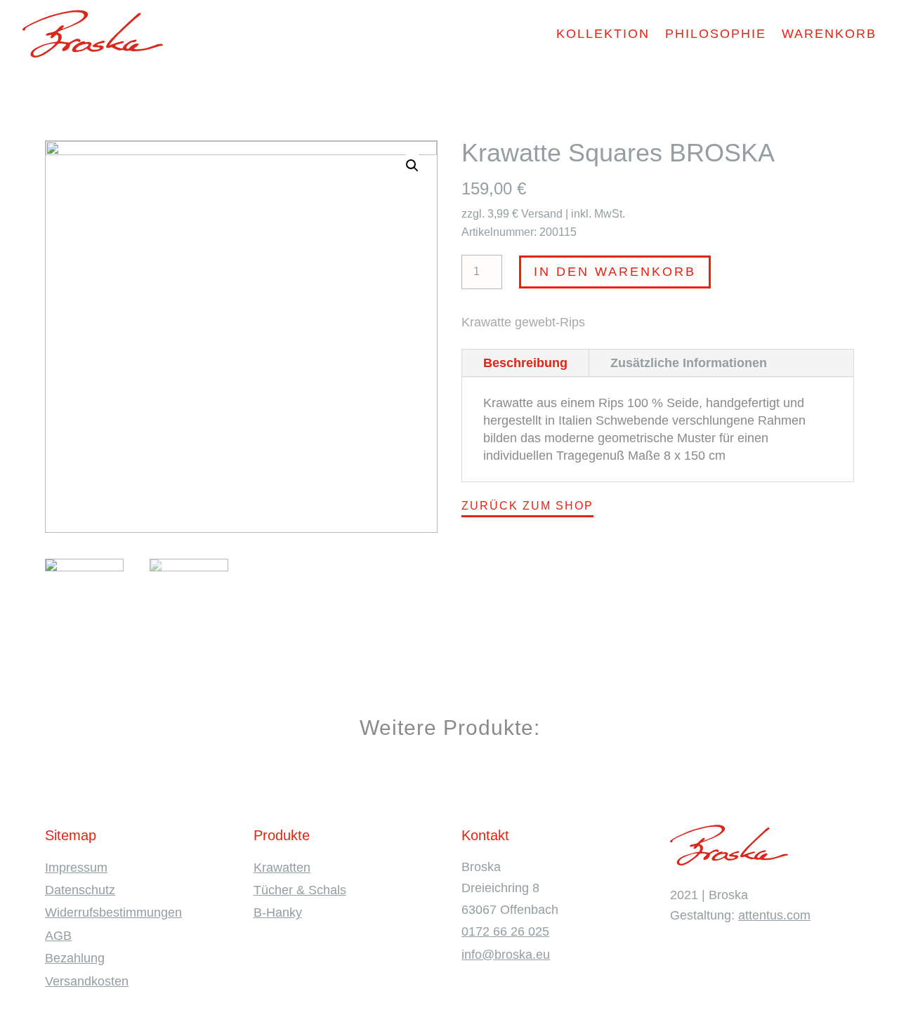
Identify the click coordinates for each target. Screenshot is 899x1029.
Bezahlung (75, 958)
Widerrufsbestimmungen (113, 912)
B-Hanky (278, 912)
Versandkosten (87, 981)
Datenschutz (80, 890)
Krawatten (282, 868)
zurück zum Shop (527, 506)
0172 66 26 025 (505, 931)
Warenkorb (829, 34)
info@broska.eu (505, 955)
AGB (58, 936)
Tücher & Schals (300, 890)
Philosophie (715, 34)
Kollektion (603, 34)
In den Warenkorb (615, 272)
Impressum (76, 868)
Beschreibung (525, 363)
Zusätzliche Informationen (688, 363)
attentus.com (774, 915)
